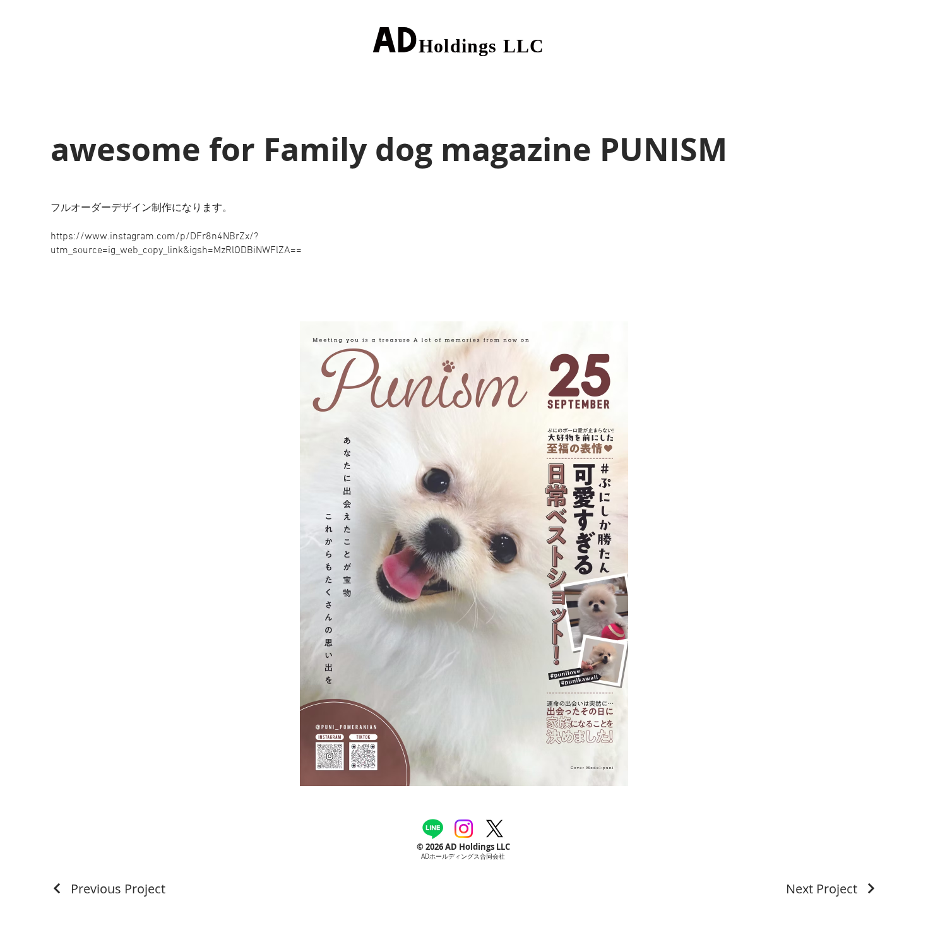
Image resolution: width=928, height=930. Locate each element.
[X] (494, 828)
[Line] (432, 828)
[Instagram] (463, 828)
